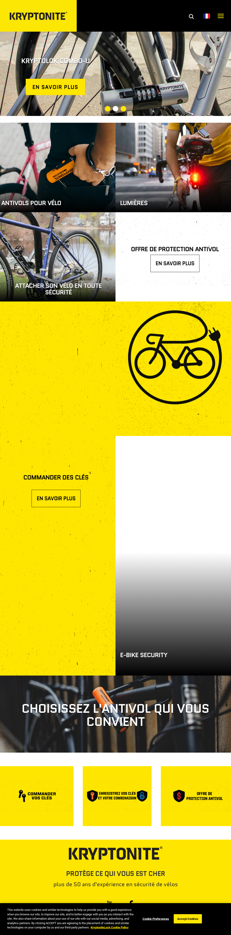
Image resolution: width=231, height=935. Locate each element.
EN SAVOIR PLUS (175, 263)
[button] (206, 16)
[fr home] (38, 16)
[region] (115, 919)
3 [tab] (123, 108)
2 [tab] (115, 108)
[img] (115, 74)
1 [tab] (107, 108)
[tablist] (115, 109)
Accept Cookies (187, 918)
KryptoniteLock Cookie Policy (110, 927)
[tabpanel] (115, 74)
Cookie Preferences (156, 918)
